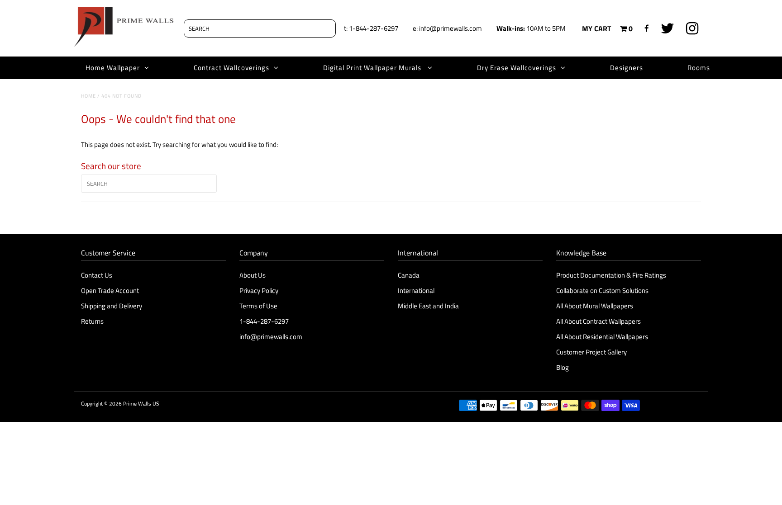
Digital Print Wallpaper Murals (373, 67)
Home (88, 95)
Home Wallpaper (113, 67)
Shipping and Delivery (111, 306)
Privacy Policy (258, 290)
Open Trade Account (110, 290)
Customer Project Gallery (591, 352)
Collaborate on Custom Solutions (602, 290)
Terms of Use (258, 306)
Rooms (698, 67)
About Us (252, 275)
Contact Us (96, 275)
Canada (409, 275)
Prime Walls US (141, 403)
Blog (562, 367)
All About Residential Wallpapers (602, 336)
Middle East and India (428, 306)
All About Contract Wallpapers (598, 321)
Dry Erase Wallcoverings (516, 67)
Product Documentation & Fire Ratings (611, 275)
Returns (92, 321)
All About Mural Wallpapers (595, 306)
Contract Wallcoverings (231, 67)
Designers (626, 67)
